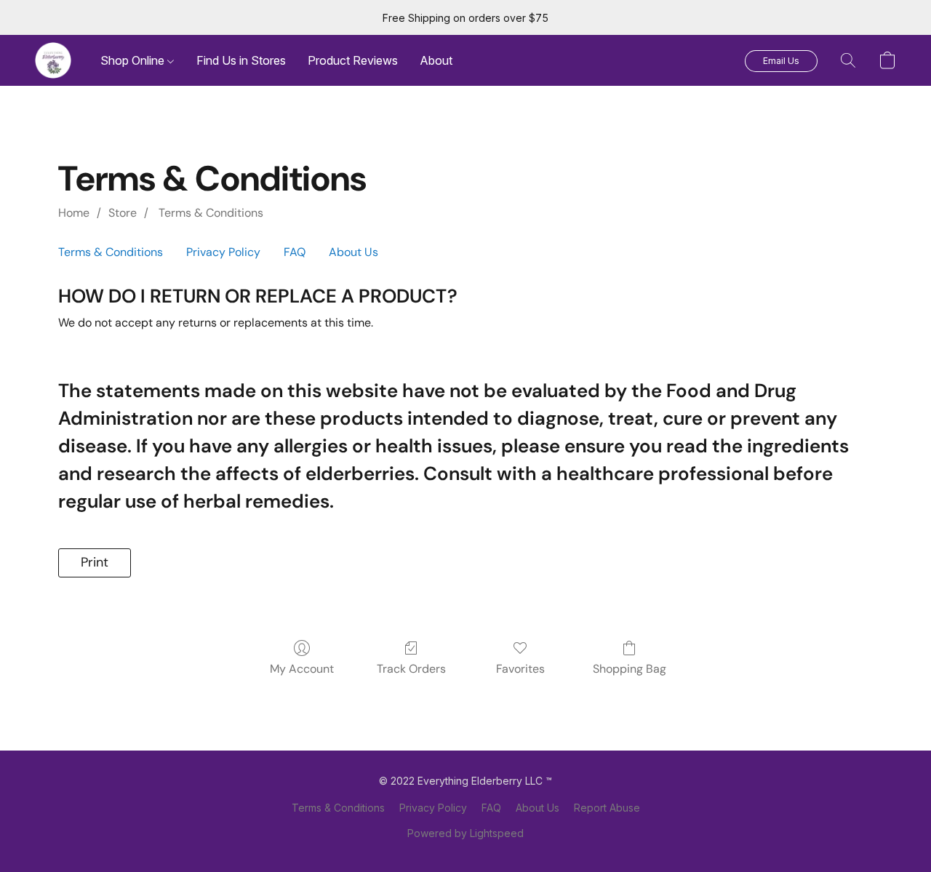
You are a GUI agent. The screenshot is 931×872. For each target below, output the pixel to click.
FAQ (294, 252)
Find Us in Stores (241, 60)
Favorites (520, 668)
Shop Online (133, 60)
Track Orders (411, 668)
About (436, 60)
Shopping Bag (629, 668)
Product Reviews (353, 60)
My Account (302, 668)
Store (122, 212)
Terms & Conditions (209, 212)
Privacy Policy (223, 252)
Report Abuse (607, 807)
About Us (353, 252)
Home (73, 212)
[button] (53, 60)
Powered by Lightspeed (465, 833)
